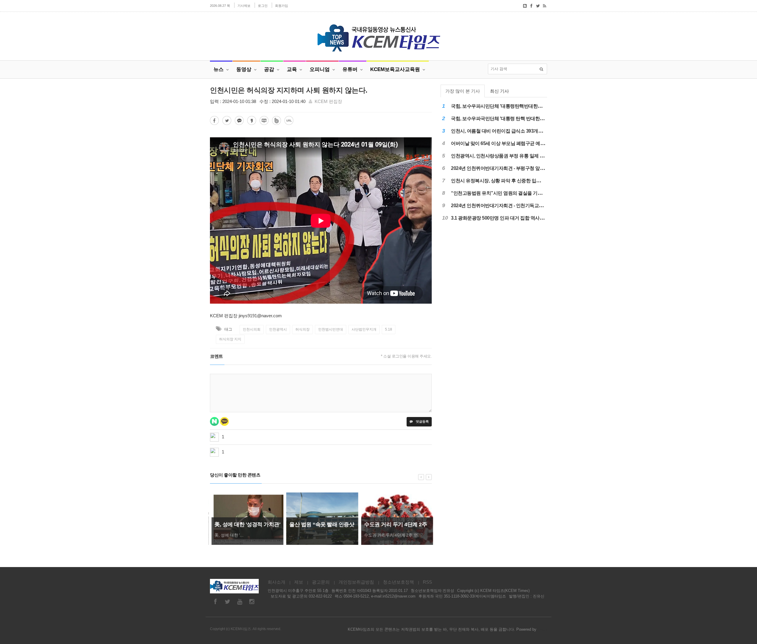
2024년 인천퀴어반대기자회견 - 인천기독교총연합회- (505, 205)
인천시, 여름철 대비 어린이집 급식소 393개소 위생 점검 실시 (512, 130)
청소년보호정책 (398, 582)
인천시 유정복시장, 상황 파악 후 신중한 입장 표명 (501, 180)
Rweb (542, 629)
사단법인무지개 (364, 329)
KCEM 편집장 (328, 101)
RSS (427, 582)
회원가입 (281, 5)
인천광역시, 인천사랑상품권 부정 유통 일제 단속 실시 (505, 155)
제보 (298, 582)
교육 (292, 69)
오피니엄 (320, 69)
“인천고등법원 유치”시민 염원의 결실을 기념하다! (502, 193)
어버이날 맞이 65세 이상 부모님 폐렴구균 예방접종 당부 (507, 143)
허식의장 (302, 329)
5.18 (388, 329)
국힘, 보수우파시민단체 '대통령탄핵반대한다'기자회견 (506, 106)
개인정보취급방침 (356, 582)
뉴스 (218, 69)
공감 (269, 69)
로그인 (263, 5)
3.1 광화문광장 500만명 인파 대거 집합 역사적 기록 (502, 217)
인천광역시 (278, 329)
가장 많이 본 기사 (462, 91)
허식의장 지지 (230, 339)
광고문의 (321, 582)
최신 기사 (499, 91)
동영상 (243, 69)
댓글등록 (422, 421)
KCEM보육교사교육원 (395, 69)
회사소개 (276, 582)
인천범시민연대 (330, 329)
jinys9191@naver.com (260, 315)
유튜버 (350, 69)
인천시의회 (252, 329)
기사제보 (243, 5)
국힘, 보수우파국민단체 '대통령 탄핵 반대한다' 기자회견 (508, 118)
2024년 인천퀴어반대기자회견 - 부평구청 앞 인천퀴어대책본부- (515, 168)
